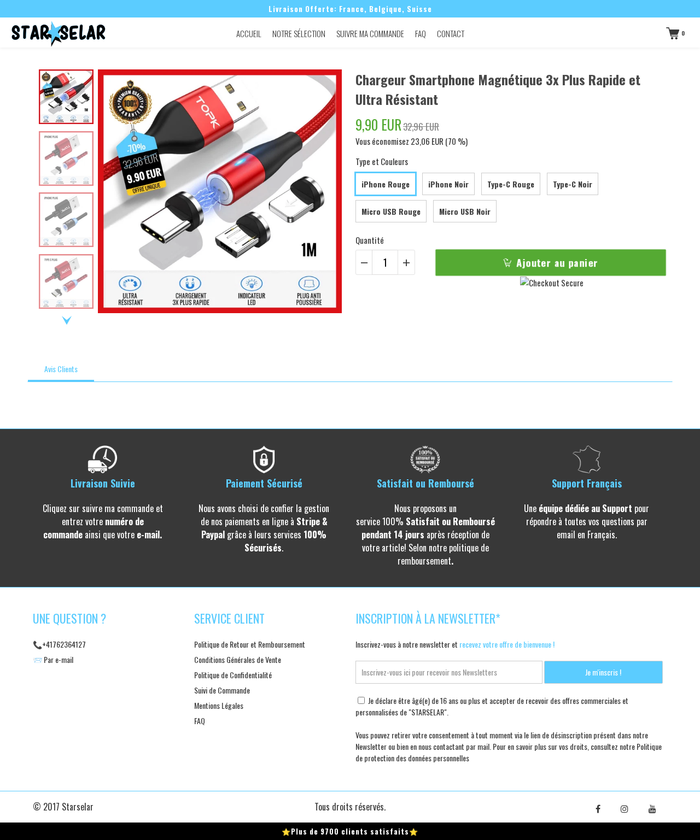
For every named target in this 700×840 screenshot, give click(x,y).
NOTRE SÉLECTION (298, 33)
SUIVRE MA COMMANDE (370, 33)
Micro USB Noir (465, 211)
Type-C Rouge (510, 184)
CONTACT (450, 33)
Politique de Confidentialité (233, 674)
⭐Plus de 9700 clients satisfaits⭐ (350, 831)
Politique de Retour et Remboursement (249, 644)
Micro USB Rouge (391, 211)
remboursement (424, 560)
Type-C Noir (572, 184)
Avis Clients (61, 368)
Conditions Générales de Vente (237, 659)
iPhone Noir (448, 184)
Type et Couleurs (381, 161)
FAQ (420, 33)
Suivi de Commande (222, 690)
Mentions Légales (218, 705)
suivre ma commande (118, 508)
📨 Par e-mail (53, 659)
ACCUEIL (248, 33)
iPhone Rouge (385, 184)
